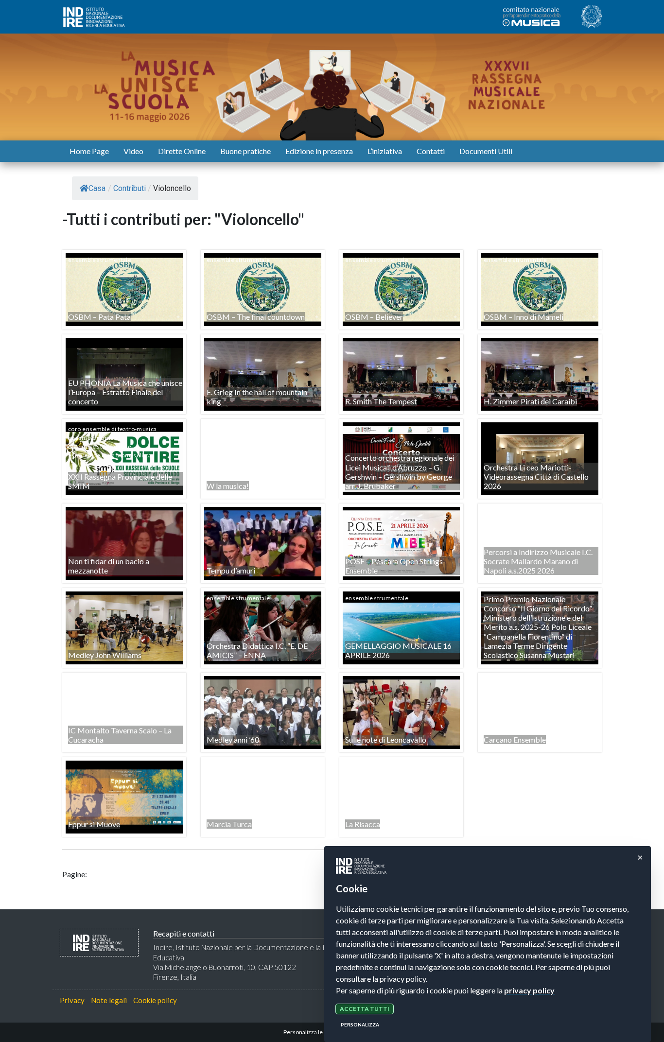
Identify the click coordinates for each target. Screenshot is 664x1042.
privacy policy (529, 990)
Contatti (431, 151)
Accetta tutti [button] (364, 1008)
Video (133, 151)
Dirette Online (182, 151)
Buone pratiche (245, 151)
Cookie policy (155, 1000)
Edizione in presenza (319, 151)
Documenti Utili (485, 151)
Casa (96, 188)
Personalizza (360, 1024)
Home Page (89, 151)
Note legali (109, 1000)
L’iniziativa (384, 151)
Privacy (72, 1000)
